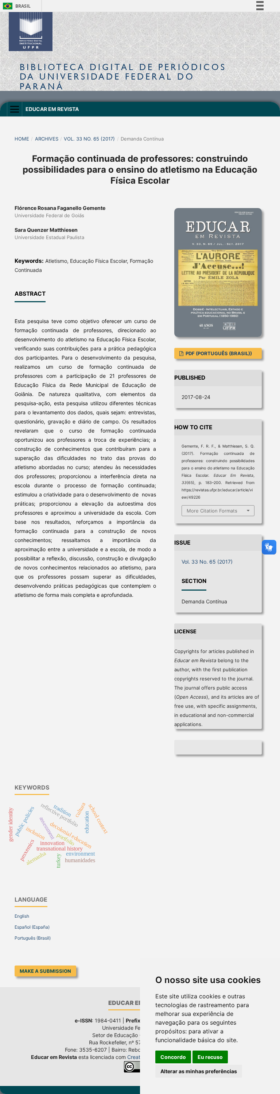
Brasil (15, 6)
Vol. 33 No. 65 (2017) (89, 139)
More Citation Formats (212, 511)
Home (22, 139)
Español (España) (32, 927)
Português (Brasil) (33, 938)
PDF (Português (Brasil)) (218, 353)
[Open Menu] (14, 109)
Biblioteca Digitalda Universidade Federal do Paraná (123, 76)
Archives (46, 139)
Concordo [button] (173, 1057)
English (22, 916)
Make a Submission (45, 971)
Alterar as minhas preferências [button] (198, 1071)
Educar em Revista (52, 109)
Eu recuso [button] (210, 1057)
